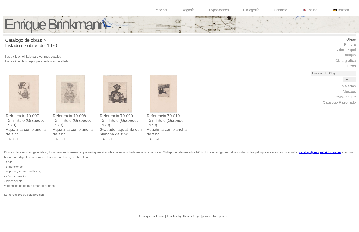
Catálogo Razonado (339, 102)
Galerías (349, 86)
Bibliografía (251, 10)
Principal (160, 10)
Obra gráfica (345, 61)
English (311, 10)
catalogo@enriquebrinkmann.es (320, 152)
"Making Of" (346, 97)
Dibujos (349, 55)
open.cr (222, 216)
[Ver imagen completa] (23, 111)
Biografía (187, 10)
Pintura (350, 44)
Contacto (280, 10)
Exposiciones (219, 10)
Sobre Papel (345, 50)
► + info (14, 139)
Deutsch (343, 10)
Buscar (349, 79)
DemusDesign (191, 216)
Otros (351, 66)
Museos (349, 92)
